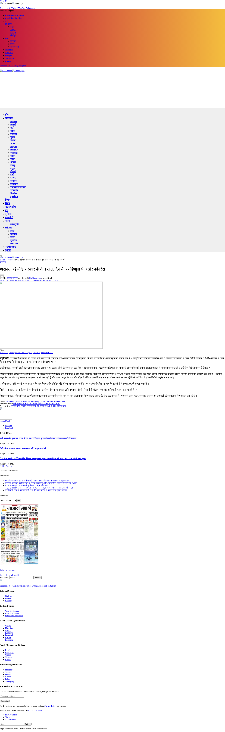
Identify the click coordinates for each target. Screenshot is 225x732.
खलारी (13, 124)
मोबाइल (13, 32)
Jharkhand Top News (14, 15)
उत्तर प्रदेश (14, 46)
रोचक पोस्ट (9, 49)
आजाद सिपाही (12, 278)
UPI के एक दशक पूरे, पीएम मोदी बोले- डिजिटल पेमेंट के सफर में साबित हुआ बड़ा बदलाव (37, 481)
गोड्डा (12, 140)
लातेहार (13, 180)
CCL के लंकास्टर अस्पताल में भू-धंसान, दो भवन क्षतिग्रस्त (26, 485)
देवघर (12, 158)
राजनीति (9, 217)
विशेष (7, 199)
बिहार (12, 43)
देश (6, 210)
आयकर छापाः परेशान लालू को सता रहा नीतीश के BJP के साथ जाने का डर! (38, 406)
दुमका (12, 155)
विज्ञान (12, 26)
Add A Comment (7, 466)
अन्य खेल (14, 243)
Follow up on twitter (7, 570)
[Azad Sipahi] (12, 71)
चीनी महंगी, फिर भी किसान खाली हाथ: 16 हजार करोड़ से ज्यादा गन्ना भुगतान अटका (36, 490)
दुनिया (8, 214)
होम (6, 114)
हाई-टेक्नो (8, 24)
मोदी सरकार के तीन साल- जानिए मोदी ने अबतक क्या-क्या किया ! (36, 404)
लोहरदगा (14, 183)
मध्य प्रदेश (14, 224)
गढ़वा (12, 130)
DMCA (8, 61)
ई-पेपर (8, 250)
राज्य (6, 38)
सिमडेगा (13, 193)
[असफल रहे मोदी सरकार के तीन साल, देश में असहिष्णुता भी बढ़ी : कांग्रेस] (51, 348)
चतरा (12, 143)
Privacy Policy (50, 706)
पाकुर (12, 168)
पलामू (12, 165)
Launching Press (35, 710)
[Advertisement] (78, 90)
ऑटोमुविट (14, 35)
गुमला (12, 137)
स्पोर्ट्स (8, 227)
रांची (6, 21)
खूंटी (12, 127)
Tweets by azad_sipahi (9, 575)
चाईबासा (13, 146)
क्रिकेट (13, 233)
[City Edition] (19, 565)
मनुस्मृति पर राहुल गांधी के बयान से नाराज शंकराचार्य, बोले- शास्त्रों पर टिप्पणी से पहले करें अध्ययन (41, 483)
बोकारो (13, 171)
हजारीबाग (14, 196)
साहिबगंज (14, 190)
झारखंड (13, 41)
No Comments (35, 278)
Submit (27, 724)
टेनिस (12, 237)
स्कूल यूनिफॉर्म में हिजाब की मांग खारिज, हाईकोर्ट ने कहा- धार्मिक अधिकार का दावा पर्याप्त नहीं (39, 488)
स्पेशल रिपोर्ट (9, 52)
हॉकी (12, 230)
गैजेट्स (12, 29)
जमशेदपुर (14, 149)
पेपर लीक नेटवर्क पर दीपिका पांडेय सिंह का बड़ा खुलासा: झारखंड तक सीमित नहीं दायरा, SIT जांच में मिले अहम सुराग (43, 458)
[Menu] (1, 110)
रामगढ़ (13, 177)
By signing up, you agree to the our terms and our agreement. (34, 706)
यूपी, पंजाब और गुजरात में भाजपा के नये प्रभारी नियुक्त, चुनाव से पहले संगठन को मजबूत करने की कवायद (38, 438)
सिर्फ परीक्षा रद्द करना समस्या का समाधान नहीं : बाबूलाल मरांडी (23, 448)
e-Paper (8, 55)
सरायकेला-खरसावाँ (18, 187)
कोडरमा (13, 121)
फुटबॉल (13, 240)
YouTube (10, 246)
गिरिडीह (13, 133)
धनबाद (13, 162)
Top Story (9, 58)
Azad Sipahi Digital (13, 18)
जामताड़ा (14, 152)
